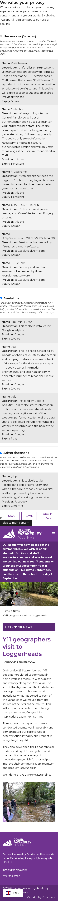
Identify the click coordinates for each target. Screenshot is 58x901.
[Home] (22, 534)
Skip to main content (16, 522)
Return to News (18, 627)
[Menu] (53, 534)
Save (11, 515)
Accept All (48, 515)
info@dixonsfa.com (15, 869)
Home (6, 611)
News (16, 611)
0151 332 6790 (11, 876)
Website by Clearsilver (41, 897)
